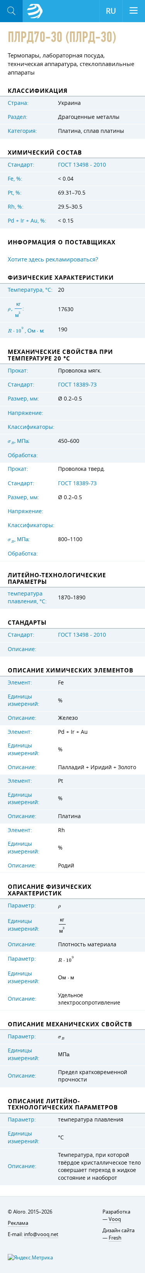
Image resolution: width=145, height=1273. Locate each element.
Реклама (18, 1222)
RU (111, 11)
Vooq (115, 1219)
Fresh (115, 1237)
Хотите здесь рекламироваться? (53, 259)
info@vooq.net (41, 1234)
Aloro (35, 11)
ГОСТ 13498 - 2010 (82, 164)
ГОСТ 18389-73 (77, 384)
